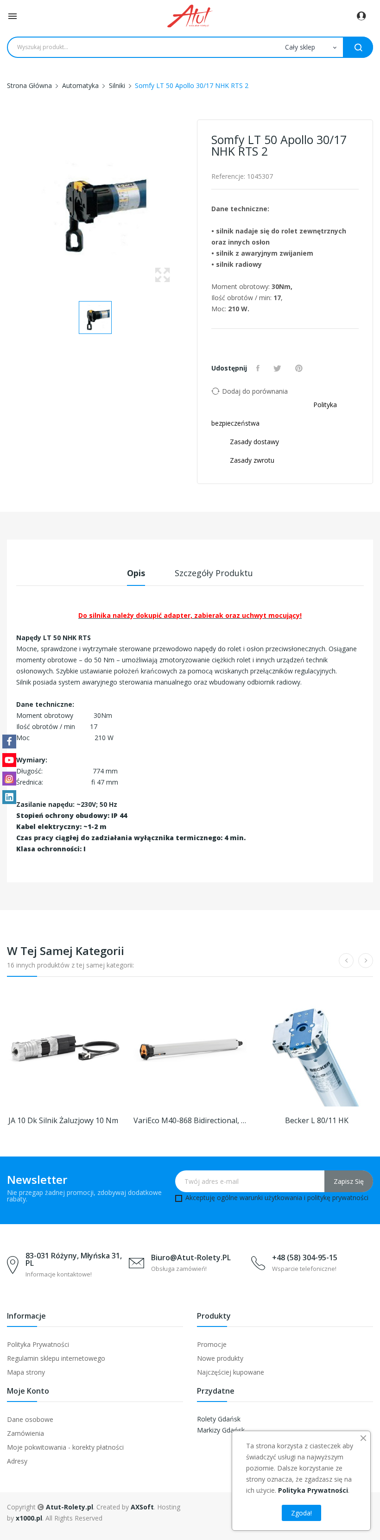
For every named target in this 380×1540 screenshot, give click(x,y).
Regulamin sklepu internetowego (56, 1358)
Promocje (212, 1344)
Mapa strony (26, 1372)
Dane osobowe (30, 1419)
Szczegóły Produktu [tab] (214, 572)
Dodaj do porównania (255, 391)
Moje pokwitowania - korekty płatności (65, 1447)
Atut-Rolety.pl (69, 1506)
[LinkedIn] (9, 797)
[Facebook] (9, 741)
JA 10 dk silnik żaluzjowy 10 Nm (63, 1120)
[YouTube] (9, 760)
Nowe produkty (220, 1358)
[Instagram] (9, 779)
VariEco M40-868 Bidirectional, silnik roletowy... (189, 1120)
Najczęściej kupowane (230, 1372)
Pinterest (300, 368)
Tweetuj (278, 368)
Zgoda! (301, 1513)
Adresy (17, 1461)
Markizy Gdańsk (221, 1430)
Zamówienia (25, 1433)
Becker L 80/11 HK (316, 1120)
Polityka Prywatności (38, 1344)
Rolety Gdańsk (219, 1418)
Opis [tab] (136, 572)
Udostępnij (259, 368)
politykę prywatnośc (337, 1197)
